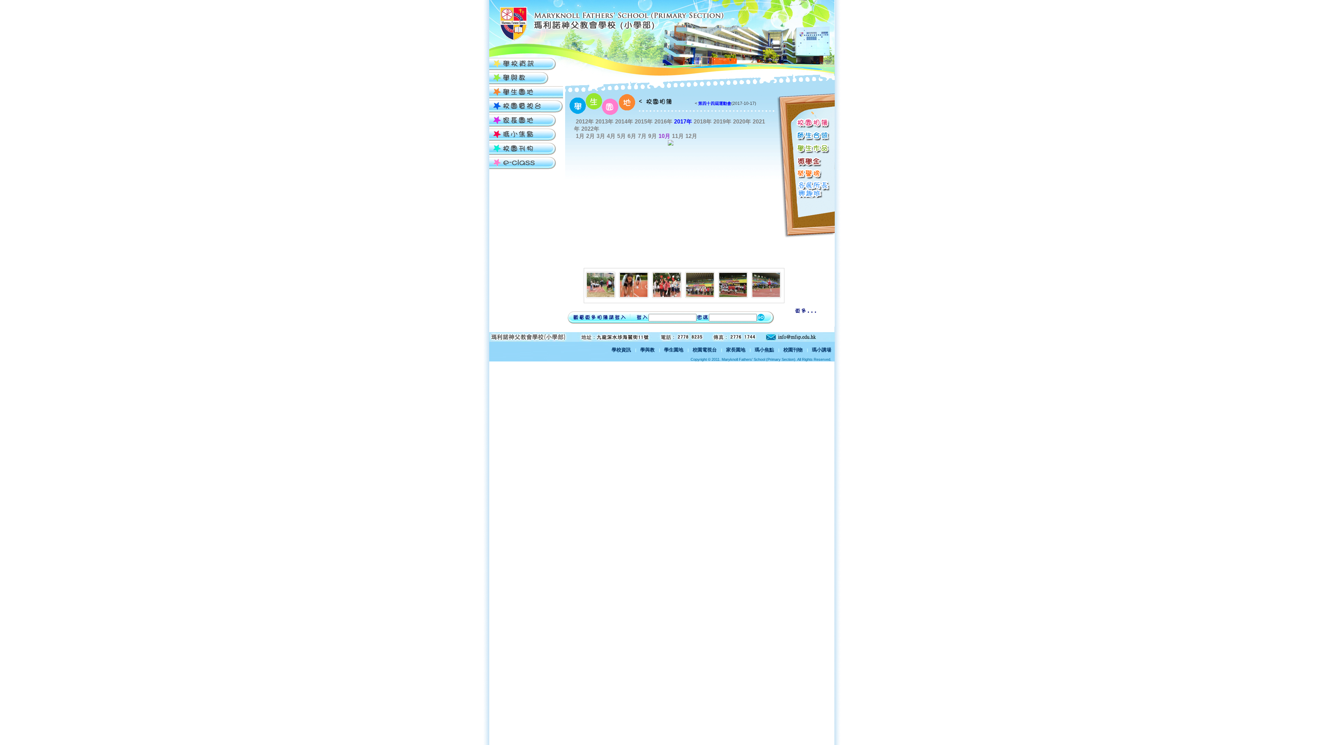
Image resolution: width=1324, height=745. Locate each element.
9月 (652, 136)
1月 (580, 136)
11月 (678, 136)
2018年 (703, 122)
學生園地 (673, 349)
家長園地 (735, 349)
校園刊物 (793, 349)
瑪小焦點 (764, 349)
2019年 (722, 122)
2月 (590, 136)
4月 (611, 136)
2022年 (590, 129)
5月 (621, 136)
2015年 (644, 122)
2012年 (585, 122)
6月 (632, 136)
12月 (691, 136)
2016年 (663, 122)
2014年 (624, 122)
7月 (642, 136)
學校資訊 (621, 349)
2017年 (683, 122)
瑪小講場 (821, 349)
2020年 (742, 122)
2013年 (604, 122)
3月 (600, 136)
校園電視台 (705, 349)
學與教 (647, 349)
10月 (664, 136)
